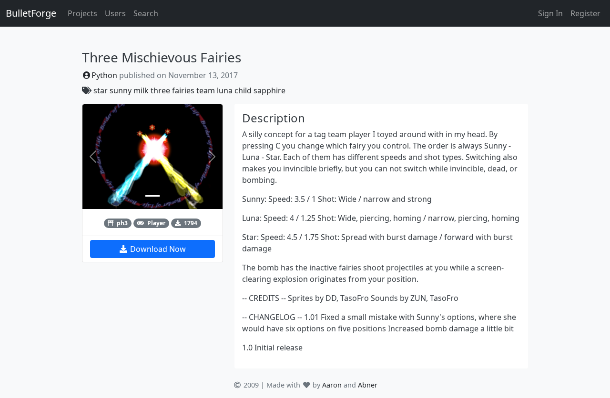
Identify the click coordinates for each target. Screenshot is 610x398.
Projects (82, 13)
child (243, 90)
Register (585, 13)
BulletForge (31, 13)
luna (225, 90)
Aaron (332, 384)
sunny (121, 90)
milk (141, 90)
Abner (367, 384)
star (100, 90)
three (160, 90)
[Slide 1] (152, 195)
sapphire (269, 90)
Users (115, 13)
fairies (183, 90)
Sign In (550, 13)
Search (145, 13)
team (205, 90)
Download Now (157, 249)
